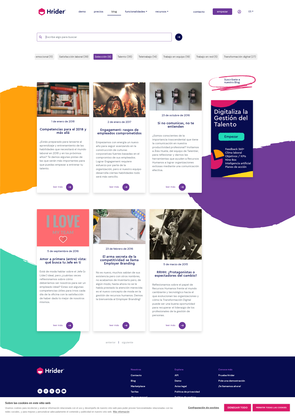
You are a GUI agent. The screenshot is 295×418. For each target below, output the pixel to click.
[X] (52, 391)
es (250, 11)
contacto (199, 12)
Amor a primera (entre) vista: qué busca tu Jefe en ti (63, 260)
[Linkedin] (40, 391)
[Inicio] (52, 11)
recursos (160, 11)
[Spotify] (58, 391)
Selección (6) (103, 56)
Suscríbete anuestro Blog (232, 81)
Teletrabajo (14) (148, 56)
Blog (133, 380)
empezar (222, 11)
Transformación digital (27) (240, 56)
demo (82, 11)
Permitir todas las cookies (271, 408)
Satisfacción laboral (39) (73, 56)
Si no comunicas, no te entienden (176, 125)
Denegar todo (237, 407)
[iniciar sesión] (239, 11)
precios (98, 11)
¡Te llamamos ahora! (229, 386)
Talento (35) (125, 56)
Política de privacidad (187, 391)
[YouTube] (64, 391)
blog (114, 11)
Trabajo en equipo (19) (176, 56)
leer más (58, 186)
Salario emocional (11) (40, 56)
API (177, 375)
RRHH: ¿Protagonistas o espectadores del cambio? (176, 274)
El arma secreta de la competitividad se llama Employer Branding (119, 260)
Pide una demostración (231, 380)
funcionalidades (135, 11)
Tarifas (134, 391)
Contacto (136, 375)
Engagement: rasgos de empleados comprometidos (119, 131)
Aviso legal (181, 386)
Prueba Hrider (226, 375)
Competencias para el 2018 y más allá (63, 131)
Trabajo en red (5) (206, 56)
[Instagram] (46, 391)
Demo (178, 380)
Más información (121, 411)
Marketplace (138, 386)
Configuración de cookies (203, 407)
